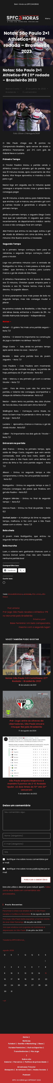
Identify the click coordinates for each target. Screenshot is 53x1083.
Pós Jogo (35, 1051)
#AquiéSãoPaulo (15, 594)
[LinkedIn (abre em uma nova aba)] (31, 7)
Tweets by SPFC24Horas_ (14, 940)
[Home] (3, 58)
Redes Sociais (39, 1070)
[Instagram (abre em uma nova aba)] (28, 7)
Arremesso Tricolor (26, 1067)
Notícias (26, 1041)
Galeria (7, 1062)
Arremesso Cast (23, 1070)
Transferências (21, 1051)
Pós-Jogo (36, 594)
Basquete (9, 1070)
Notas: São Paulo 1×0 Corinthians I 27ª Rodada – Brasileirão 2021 (26, 680)
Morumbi (27, 594)
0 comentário (30, 92)
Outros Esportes (35, 1047)
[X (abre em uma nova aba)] (22, 7)
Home (25, 1037)
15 (46, 973)
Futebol (11, 1043)
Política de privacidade (35, 1062)
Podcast (26, 1075)
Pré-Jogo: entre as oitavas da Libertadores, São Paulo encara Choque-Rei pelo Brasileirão (26, 723)
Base (40, 1043)
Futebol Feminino (17, 1047)
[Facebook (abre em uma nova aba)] (25, 7)
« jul (4, 1000)
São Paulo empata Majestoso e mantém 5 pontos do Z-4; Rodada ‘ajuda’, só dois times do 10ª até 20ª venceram (26, 785)
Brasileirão (11, 92)
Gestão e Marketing (27, 1043)
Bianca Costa (12, 88)
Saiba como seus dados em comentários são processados (26, 890)
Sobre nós (26, 1059)
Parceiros (17, 1062)
